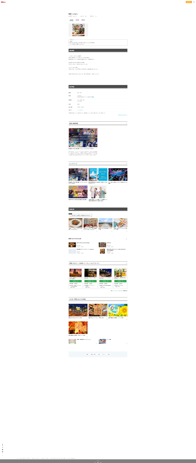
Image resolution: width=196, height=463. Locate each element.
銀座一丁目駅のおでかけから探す (55, 458)
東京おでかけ (34, 458)
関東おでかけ (24, 458)
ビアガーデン (120, 290)
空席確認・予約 (75, 281)
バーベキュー (115, 290)
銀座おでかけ (43, 458)
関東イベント (29, 458)
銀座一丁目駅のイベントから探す (65, 458)
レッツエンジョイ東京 (19, 458)
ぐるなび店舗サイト (80, 110)
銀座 (87, 354)
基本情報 (71, 87)
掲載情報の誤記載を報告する (122, 114)
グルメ (104, 354)
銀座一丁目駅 (93, 354)
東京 (99, 354)
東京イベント (39, 458)
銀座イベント (48, 458)
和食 (109, 354)
